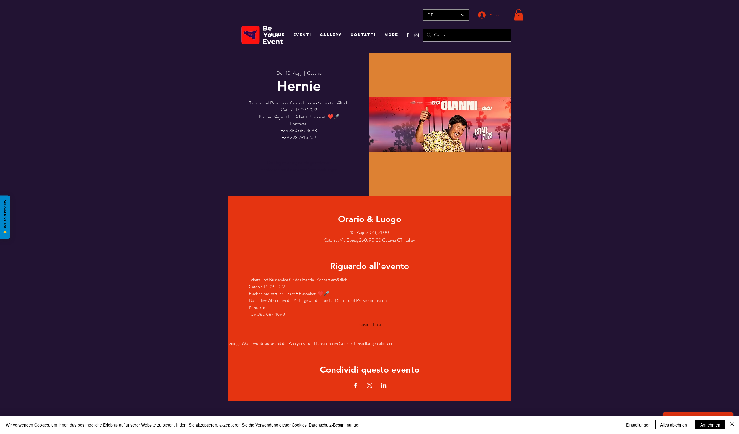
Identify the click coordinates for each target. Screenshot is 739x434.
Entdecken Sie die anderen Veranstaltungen (298, 169)
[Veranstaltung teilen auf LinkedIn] (384, 385)
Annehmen (710, 425)
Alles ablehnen (673, 425)
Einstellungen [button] (638, 425)
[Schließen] (732, 424)
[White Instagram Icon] (416, 35)
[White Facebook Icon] (407, 35)
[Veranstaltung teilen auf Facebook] (355, 385)
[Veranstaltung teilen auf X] (369, 385)
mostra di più (369, 324)
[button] (519, 15)
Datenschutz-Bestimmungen (335, 425)
